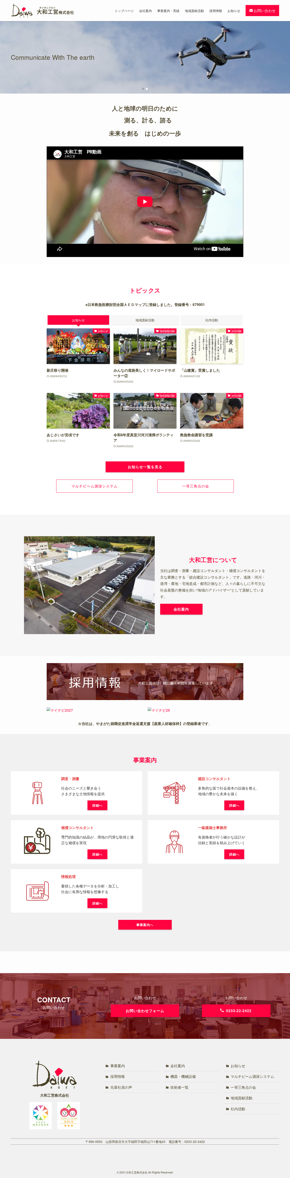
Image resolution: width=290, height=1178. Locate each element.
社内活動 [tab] (211, 320)
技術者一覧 (179, 1087)
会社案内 (177, 1065)
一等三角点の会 (243, 1087)
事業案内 (117, 1065)
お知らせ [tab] (78, 320)
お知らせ (238, 1065)
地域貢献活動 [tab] (145, 320)
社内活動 (238, 1108)
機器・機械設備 (183, 1076)
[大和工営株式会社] (42, 10)
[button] (143, 89)
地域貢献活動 (241, 1097)
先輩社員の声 (121, 1087)
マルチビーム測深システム (252, 1076)
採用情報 (117, 1076)
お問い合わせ (264, 10)
